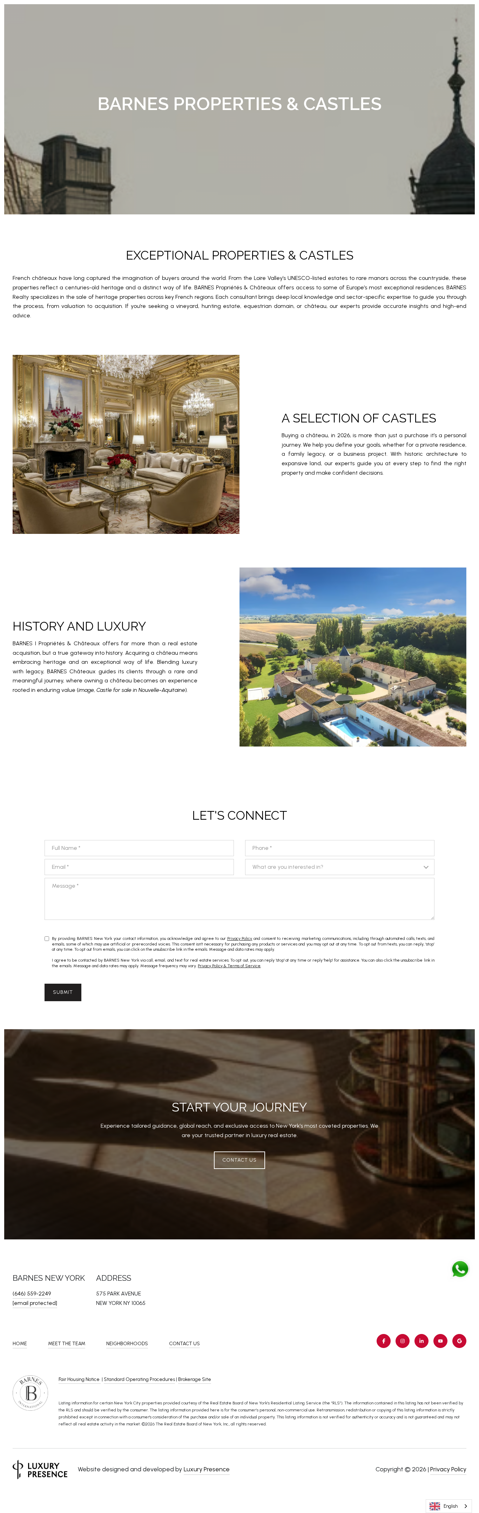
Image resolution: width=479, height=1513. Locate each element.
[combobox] (449, 1506)
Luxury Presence (207, 1469)
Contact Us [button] (239, 1160)
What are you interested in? (287, 867)
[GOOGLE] (459, 1341)
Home (20, 1344)
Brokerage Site (194, 1379)
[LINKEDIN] (421, 1341)
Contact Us (184, 1344)
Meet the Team (66, 1344)
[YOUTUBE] (440, 1341)
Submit (63, 992)
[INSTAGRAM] (403, 1341)
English (451, 1506)
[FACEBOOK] (384, 1341)
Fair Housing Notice (80, 1379)
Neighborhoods (127, 1344)
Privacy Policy (239, 938)
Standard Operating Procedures (139, 1379)
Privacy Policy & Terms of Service (229, 965)
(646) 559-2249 (32, 1293)
